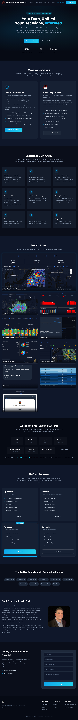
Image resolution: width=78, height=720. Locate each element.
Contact (55, 707)
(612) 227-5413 (8, 673)
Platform (31, 2)
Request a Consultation (52, 133)
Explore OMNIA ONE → (13, 129)
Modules (46, 2)
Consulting (39, 2)
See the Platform (47, 41)
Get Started (71, 2)
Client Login (60, 2)
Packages (44, 709)
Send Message (59, 684)
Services (55, 704)
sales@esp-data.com (10, 670)
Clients (53, 2)
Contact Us (20, 516)
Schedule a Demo (31, 41)
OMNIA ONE (45, 704)
